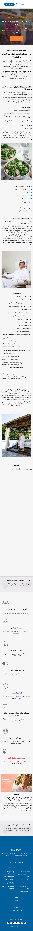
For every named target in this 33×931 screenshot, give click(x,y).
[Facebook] (25, 923)
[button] (16, 4)
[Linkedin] (16, 923)
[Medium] (11, 923)
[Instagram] (19, 923)
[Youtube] (14, 923)
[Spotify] (8, 923)
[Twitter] (22, 923)
